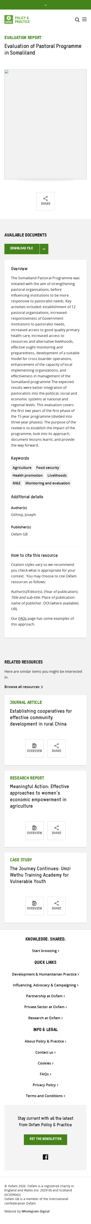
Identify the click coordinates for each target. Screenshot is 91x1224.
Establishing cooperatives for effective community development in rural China (41, 718)
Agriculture (22, 467)
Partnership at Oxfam (44, 996)
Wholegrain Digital (35, 1211)
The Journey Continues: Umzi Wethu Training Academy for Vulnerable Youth (40, 876)
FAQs (22, 618)
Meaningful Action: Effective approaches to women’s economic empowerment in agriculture (39, 797)
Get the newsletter (46, 1139)
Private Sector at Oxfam (44, 1007)
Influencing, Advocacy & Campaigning (44, 985)
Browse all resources (22, 686)
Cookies (44, 1063)
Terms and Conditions (44, 1096)
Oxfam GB (19, 534)
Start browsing (44, 951)
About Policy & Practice (44, 1041)
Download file (21, 249)
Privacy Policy (44, 1085)
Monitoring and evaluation (47, 483)
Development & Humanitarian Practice (44, 974)
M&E (17, 483)
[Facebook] (45, 1156)
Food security (47, 467)
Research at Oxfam (44, 1018)
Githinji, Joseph (23, 514)
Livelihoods (57, 475)
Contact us (44, 1052)
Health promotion (28, 475)
